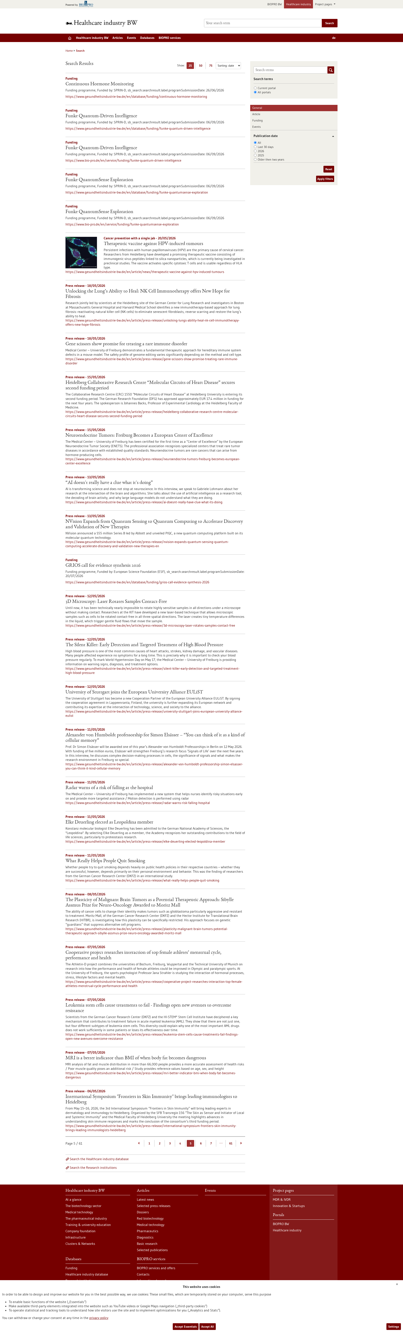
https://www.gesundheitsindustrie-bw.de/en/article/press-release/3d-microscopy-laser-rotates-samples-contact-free (150, 625)
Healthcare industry (298, 4)
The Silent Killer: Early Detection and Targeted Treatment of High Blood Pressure (144, 645)
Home (69, 51)
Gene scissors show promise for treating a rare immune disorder (126, 344)
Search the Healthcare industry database (99, 1159)
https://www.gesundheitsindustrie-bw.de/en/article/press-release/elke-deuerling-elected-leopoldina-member (145, 841)
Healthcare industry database (86, 1274)
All (259, 143)
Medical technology (79, 1212)
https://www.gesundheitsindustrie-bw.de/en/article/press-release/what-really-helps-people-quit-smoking (142, 880)
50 (201, 66)
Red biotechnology (150, 1218)
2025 (261, 155)
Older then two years (271, 159)
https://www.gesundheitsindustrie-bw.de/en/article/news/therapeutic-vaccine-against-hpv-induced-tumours (144, 272)
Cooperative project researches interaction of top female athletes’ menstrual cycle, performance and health (143, 955)
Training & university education (88, 1225)
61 (230, 1143)
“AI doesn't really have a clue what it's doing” (109, 482)
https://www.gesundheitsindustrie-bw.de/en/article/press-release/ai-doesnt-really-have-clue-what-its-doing (143, 502)
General (257, 108)
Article (256, 114)
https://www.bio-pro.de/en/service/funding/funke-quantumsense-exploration (122, 224)
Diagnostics (145, 1237)
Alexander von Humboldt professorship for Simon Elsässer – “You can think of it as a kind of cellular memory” (155, 738)
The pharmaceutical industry (86, 1218)
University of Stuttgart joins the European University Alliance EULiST (134, 692)
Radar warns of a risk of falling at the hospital (109, 788)
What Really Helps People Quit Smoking (105, 861)
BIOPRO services (170, 38)
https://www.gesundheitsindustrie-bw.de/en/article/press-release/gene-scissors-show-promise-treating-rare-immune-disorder (151, 361)
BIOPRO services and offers (156, 1268)
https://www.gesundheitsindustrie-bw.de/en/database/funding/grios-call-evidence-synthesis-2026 (137, 582)
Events (131, 38)
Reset (328, 169)
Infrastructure (75, 1237)
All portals (264, 92)
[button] (331, 136)
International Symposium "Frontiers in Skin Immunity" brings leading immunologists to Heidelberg (151, 1099)
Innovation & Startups (289, 1206)
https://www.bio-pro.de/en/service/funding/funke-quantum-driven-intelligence (123, 160)
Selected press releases (153, 1206)
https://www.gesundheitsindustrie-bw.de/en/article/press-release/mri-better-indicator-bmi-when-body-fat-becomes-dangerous (150, 1075)
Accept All (207, 1326)
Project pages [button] (324, 4)
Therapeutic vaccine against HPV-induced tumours (153, 243)
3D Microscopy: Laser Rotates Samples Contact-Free (116, 601)
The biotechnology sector (83, 1206)
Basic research (147, 1243)
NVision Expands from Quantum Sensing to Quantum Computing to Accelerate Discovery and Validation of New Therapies (154, 524)
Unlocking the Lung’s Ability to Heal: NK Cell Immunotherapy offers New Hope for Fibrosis (147, 294)
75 (212, 66)
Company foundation (80, 1231)
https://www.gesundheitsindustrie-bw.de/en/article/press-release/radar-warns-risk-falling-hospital (137, 803)
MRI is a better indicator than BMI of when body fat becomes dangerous (135, 1058)
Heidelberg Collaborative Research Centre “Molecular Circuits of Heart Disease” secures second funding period (150, 385)
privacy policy (98, 1318)
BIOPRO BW (274, 4)
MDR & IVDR (282, 1199)
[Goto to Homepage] (104, 23)
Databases (147, 38)
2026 (261, 151)
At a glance (73, 1199)
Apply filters (325, 179)
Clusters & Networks (80, 1243)
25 (191, 66)
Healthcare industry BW (92, 38)
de (333, 38)
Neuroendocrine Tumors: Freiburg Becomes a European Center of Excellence (139, 435)
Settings (393, 1326)
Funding (257, 120)
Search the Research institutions (93, 1167)
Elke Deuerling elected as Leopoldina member (109, 822)
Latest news (145, 1199)
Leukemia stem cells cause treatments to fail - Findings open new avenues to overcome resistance (148, 1008)
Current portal (267, 88)
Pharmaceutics (147, 1231)
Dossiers (143, 1212)
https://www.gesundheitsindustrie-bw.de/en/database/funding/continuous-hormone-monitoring (136, 96)
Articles (118, 38)
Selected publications (152, 1250)
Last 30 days (265, 147)
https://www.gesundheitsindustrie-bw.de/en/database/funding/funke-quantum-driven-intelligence (138, 128)
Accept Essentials (186, 1326)
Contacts (143, 1274)
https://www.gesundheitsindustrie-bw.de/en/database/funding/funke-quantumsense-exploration (136, 192)
